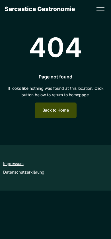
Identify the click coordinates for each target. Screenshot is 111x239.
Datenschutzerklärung (23, 172)
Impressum (13, 163)
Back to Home (55, 110)
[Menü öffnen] (100, 9)
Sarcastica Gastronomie (40, 8)
